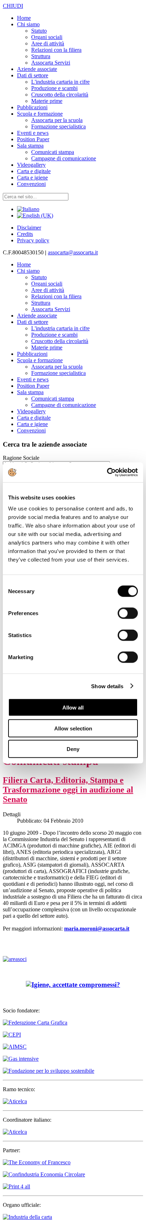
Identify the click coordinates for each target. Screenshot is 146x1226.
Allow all (73, 708)
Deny (73, 749)
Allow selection (73, 728)
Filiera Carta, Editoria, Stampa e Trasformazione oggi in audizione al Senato (68, 789)
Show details (107, 686)
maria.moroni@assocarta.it (96, 929)
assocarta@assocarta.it (73, 252)
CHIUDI (13, 6)
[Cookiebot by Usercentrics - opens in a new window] (107, 472)
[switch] (128, 613)
